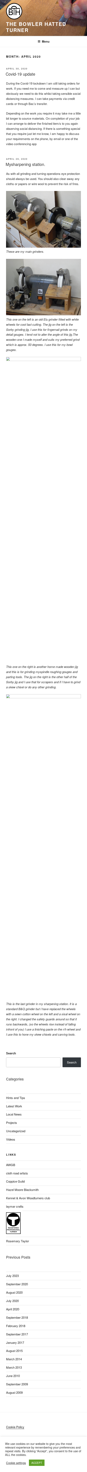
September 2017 (17, 1334)
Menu (46, 41)
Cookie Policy (15, 1427)
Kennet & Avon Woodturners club (28, 1198)
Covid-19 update (20, 74)
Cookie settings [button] (16, 1463)
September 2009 (17, 1384)
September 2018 (17, 1317)
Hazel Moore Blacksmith (22, 1189)
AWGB (10, 1165)
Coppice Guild (15, 1181)
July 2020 (12, 1301)
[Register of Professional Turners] (13, 1232)
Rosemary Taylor (17, 1241)
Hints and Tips (15, 1098)
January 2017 (15, 1342)
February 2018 (15, 1326)
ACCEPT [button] (36, 1463)
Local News (14, 1114)
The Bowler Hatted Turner (36, 26)
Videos (10, 1139)
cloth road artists (17, 1173)
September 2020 (17, 1284)
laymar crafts (14, 1206)
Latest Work (14, 1106)
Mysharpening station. (25, 164)
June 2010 (13, 1376)
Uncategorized (15, 1131)
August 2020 (14, 1292)
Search (11, 1053)
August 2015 (14, 1350)
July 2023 (12, 1275)
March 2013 (14, 1367)
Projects (11, 1122)
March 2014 (14, 1359)
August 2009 (14, 1392)
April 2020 (12, 1309)
